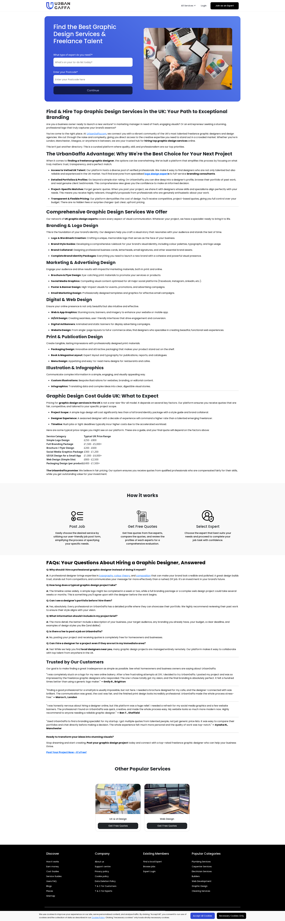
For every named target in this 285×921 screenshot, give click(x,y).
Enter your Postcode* (65, 72)
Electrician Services (202, 871)
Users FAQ (51, 881)
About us (99, 861)
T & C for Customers (105, 886)
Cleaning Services (201, 891)
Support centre (103, 866)
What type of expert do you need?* (73, 54)
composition (143, 575)
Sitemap (50, 895)
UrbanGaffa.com (96, 133)
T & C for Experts (103, 891)
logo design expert (156, 173)
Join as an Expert (224, 5)
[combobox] (93, 62)
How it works (52, 861)
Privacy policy (102, 871)
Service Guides (54, 876)
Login (203, 5)
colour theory (122, 575)
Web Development (201, 881)
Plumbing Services (201, 861)
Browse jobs (149, 866)
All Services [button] (187, 5)
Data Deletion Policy (105, 881)
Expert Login (149, 871)
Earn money (52, 866)
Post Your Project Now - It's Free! (66, 752)
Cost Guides (52, 871)
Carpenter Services (202, 866)
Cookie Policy (98, 917)
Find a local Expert (152, 861)
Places (49, 891)
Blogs (49, 886)
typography (106, 575)
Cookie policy (102, 876)
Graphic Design (200, 886)
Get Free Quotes (118, 825)
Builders (196, 876)
